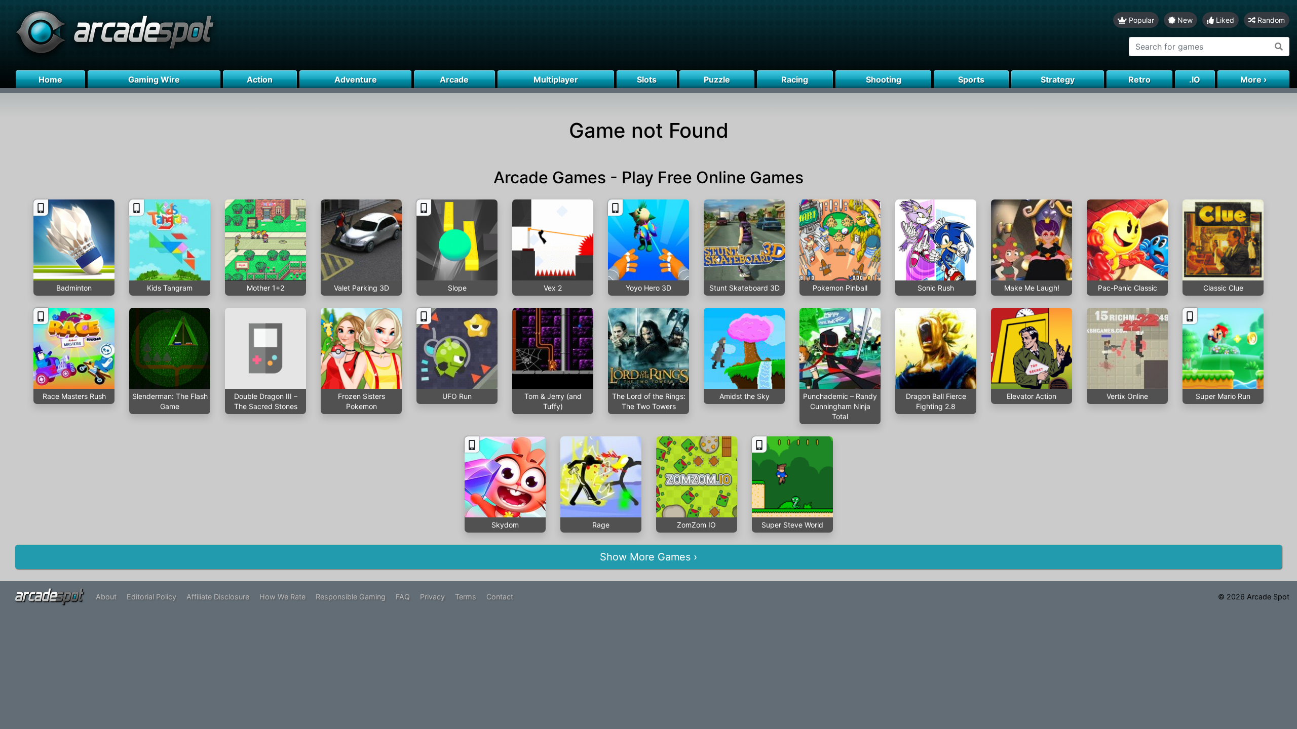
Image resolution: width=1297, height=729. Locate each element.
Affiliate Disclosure (217, 596)
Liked (1224, 20)
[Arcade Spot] (324, 35)
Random (1270, 20)
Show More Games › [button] (648, 557)
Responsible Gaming (351, 596)
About (106, 596)
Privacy (432, 596)
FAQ (403, 596)
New (1184, 20)
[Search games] (1279, 46)
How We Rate (282, 596)
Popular (1140, 20)
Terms (465, 596)
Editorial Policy (151, 596)
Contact (499, 596)
